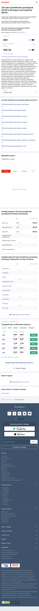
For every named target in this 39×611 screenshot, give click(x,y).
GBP (3, 348)
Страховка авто (5, 556)
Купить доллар (5, 518)
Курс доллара (5, 458)
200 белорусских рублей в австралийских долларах (14, 56)
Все (5, 328)
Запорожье (23, 328)
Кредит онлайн (5, 476)
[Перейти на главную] (5, 2)
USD (3, 335)
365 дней (24, 171)
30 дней (15, 171)
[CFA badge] (25, 565)
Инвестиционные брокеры (8, 466)
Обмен (33, 335)
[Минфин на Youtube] (29, 413)
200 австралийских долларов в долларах (15, 104)
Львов (15, 328)
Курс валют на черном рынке (9, 516)
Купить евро (4, 520)
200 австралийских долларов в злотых (14, 116)
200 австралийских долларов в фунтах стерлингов (18, 140)
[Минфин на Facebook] (9, 413)
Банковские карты (6, 464)
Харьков (31, 328)
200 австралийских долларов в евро (13, 110)
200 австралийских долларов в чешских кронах (17, 134)
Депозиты (4, 470)
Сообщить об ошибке (19, 447)
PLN (3, 344)
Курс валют (4, 456)
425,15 (35, 231)
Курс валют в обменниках (8, 514)
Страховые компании (7, 558)
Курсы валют (5, 393)
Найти (34, 442)
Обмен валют (4, 512)
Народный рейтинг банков (8, 478)
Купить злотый (5, 522)
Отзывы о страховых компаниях (9, 552)
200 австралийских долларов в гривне (14, 122)
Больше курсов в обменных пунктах (19, 363)
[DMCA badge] (19, 602)
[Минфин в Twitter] (19, 413)
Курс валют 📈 (10, 399)
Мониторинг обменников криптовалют (11, 480)
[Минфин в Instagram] (24, 413)
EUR (3, 339)
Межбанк (3, 468)
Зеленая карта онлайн (7, 550)
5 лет (33, 171)
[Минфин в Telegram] (14, 413)
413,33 (35, 223)
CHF (3, 353)
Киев (9, 328)
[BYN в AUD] (34, 45)
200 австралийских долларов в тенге (13, 146)
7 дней (6, 171)
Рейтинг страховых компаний (9, 554)
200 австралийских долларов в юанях (14, 128)
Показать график (20, 368)
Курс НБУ (3, 462)
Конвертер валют (5, 474)
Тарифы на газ (5, 472)
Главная (3, 399)
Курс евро (4, 460)
